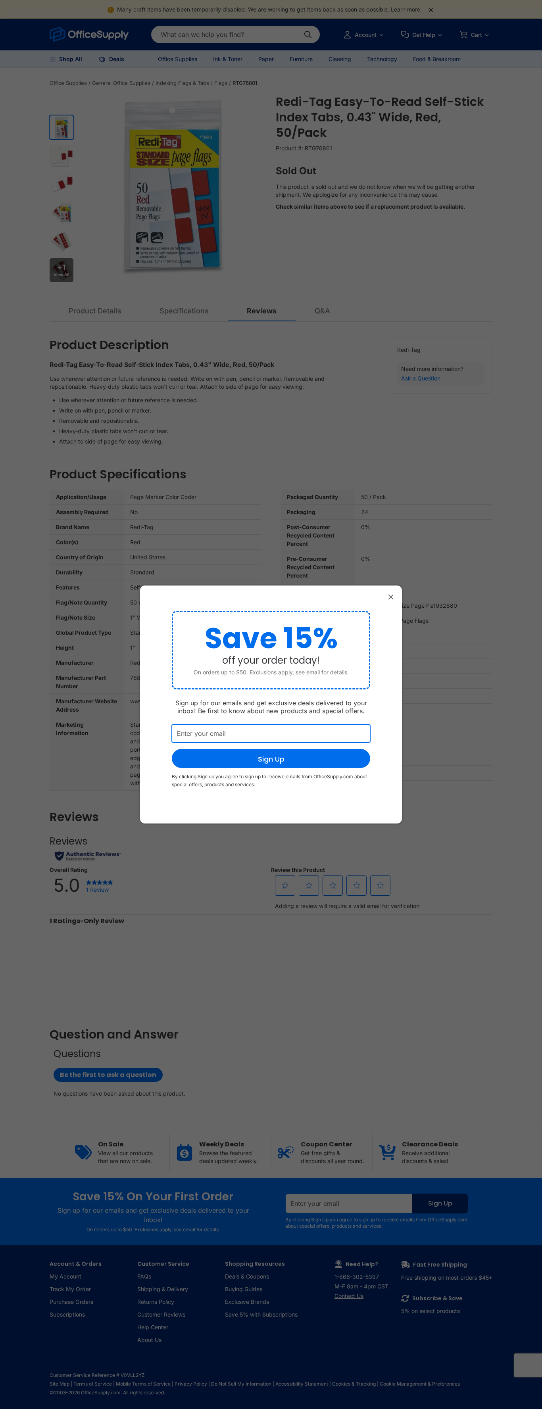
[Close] (391, 597)
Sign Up (271, 759)
